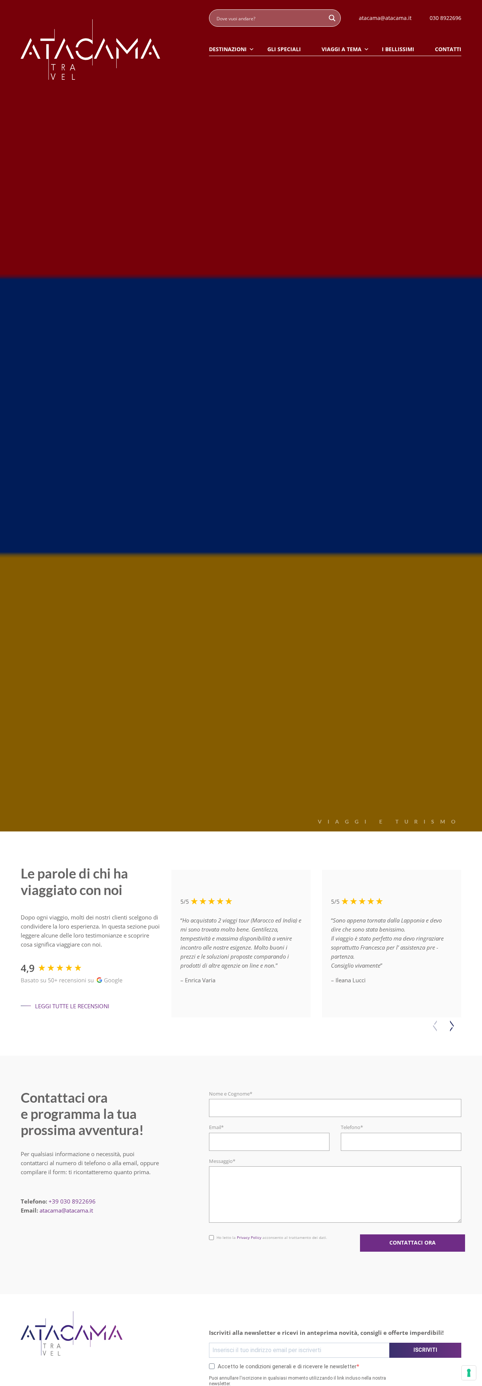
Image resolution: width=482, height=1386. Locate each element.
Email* (216, 1127)
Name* (217, 1232)
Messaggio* (222, 1161)
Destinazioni (228, 49)
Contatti (448, 49)
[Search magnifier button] (332, 18)
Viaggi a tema (342, 49)
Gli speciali (284, 49)
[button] (452, 1026)
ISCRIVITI (425, 1350)
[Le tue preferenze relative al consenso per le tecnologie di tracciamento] (469, 1373)
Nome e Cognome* (230, 1093)
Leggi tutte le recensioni (72, 1006)
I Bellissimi (398, 49)
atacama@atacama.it (66, 1210)
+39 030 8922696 (72, 1201)
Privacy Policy (249, 1237)
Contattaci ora (412, 1242)
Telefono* (352, 1127)
